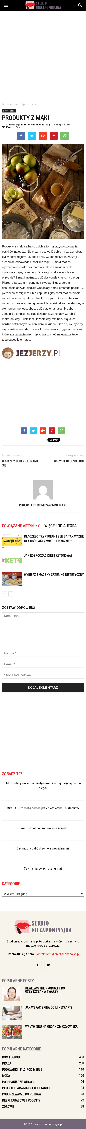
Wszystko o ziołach (69, 461)
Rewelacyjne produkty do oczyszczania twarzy (45, 989)
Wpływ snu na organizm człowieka (51, 1026)
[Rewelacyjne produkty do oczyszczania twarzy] (12, 994)
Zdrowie (8, 1106)
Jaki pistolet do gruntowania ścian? (43, 828)
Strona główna (10, 104)
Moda (6, 1076)
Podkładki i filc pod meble (22, 1069)
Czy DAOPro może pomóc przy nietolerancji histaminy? (43, 808)
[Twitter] (48, 965)
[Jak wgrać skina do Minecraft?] (12, 1013)
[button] (80, 5)
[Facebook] (38, 965)
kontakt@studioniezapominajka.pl (57, 954)
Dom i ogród (11, 1057)
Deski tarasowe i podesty (21, 1100)
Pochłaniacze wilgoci (18, 1082)
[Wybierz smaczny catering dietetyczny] (12, 579)
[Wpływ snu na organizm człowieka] (12, 1032)
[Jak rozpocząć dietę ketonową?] (12, 560)
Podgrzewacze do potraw (21, 1094)
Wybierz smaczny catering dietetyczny (54, 575)
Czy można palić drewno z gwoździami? (43, 848)
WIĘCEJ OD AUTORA (60, 525)
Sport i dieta (9, 110)
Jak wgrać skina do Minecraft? (48, 1007)
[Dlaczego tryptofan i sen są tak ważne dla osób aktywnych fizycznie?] (12, 541)
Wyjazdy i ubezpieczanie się (20, 463)
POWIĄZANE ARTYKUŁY (21, 525)
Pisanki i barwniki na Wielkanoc (26, 1088)
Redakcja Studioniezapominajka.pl (30, 124)
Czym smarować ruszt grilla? (43, 868)
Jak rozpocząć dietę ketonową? (48, 555)
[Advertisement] (43, 55)
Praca (6, 1063)
